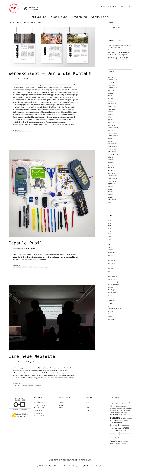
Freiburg (112, 420)
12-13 (109, 220)
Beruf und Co (118, 412)
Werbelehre (43, 132)
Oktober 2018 (112, 181)
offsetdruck (122, 435)
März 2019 (111, 167)
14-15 (109, 223)
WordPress (87, 465)
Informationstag (113, 282)
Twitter (121, 6)
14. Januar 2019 (17, 265)
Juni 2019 (110, 160)
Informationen (125, 425)
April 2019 (110, 165)
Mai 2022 (110, 117)
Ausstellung (111, 263)
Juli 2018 (110, 186)
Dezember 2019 (112, 146)
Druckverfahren (118, 414)
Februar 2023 (112, 103)
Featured (116, 417)
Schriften (122, 437)
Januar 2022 (111, 125)
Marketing (120, 433)
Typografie (111, 306)
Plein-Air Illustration (113, 50)
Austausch (111, 266)
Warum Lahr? (100, 16)
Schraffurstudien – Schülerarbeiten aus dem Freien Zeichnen (119, 46)
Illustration (115, 425)
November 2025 (113, 79)
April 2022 (111, 119)
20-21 (109, 236)
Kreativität (121, 430)
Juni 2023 (111, 93)
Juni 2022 (111, 114)
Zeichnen (124, 443)
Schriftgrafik (111, 300)
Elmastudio (103, 465)
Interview (110, 287)
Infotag (125, 428)
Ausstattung (111, 260)
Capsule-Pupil (25, 243)
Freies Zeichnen (112, 276)
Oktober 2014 (112, 199)
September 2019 (113, 154)
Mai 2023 (110, 96)
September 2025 (113, 82)
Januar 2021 (111, 130)
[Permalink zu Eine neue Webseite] (52, 349)
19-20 (109, 234)
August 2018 (111, 183)
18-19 (14, 267)
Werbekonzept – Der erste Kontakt (50, 73)
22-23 (109, 242)
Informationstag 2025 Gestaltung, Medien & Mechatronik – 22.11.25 (118, 58)
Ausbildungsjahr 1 (30, 248)
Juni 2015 (110, 197)
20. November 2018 (18, 383)
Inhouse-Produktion (113, 284)
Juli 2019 (110, 157)
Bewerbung (79, 16)
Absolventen (111, 252)
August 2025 (112, 85)
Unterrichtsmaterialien (33, 132)
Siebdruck (119, 439)
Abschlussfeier (122, 406)
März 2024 (111, 90)
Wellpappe (112, 443)
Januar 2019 (111, 173)
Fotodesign (111, 274)
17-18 (109, 228)
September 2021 (113, 128)
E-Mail (103, 6)
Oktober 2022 (112, 106)
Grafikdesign (111, 279)
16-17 (109, 226)
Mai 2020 (110, 138)
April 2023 (111, 98)
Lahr (128, 431)
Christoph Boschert (30, 79)
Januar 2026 (111, 77)
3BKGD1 (19, 132)
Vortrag (110, 316)
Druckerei (124, 412)
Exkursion (111, 268)
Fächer (110, 271)
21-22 (14, 132)
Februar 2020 (112, 144)
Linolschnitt (113, 433)
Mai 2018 (110, 192)
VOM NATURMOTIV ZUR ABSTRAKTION (119, 52)
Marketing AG (44, 267)
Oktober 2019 (112, 151)
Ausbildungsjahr (112, 258)
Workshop (111, 322)
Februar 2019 (111, 170)
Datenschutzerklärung (66, 465)
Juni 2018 (110, 189)
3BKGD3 (30, 267)
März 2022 (111, 122)
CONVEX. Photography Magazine (117, 55)
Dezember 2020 (112, 133)
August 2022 (112, 109)
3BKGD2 (25, 267)
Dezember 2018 (112, 176)
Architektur (123, 408)
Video (109, 314)
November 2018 (112, 178)
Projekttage (111, 298)
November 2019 (112, 149)
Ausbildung (59, 16)
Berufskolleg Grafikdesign (51, 465)
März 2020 (111, 141)
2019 (117, 406)
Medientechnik (112, 292)
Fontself (125, 418)
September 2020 (113, 135)
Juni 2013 (110, 202)
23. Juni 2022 (16, 130)
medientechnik (114, 435)
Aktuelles (38, 16)
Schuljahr (110, 303)
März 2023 (111, 101)
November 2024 (113, 87)
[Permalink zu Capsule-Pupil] (52, 236)
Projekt (24, 132)
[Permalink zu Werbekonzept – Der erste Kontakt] (52, 66)
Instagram (112, 6)
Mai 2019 (110, 162)
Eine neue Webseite (32, 356)
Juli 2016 (110, 194)
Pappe (128, 435)
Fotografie (129, 418)
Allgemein (37, 267)
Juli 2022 (110, 112)
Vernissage (111, 311)
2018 (114, 406)
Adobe (118, 408)
